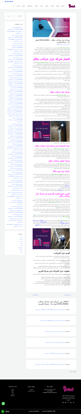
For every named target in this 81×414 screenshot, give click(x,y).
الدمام (47, 6)
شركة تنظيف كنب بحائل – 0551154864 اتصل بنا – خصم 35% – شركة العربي (15, 119)
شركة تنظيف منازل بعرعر (17, 43)
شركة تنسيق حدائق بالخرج (17, 188)
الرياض (52, 6)
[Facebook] (5, 1)
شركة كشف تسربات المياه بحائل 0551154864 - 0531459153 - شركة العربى (50, 309)
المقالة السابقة (67, 295)
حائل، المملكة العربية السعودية (50, 389)
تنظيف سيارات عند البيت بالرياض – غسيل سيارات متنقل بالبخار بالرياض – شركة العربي (15, 220)
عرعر (21, 252)
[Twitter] (12, 1)
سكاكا (36, 6)
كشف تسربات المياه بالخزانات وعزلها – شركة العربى (55, 331)
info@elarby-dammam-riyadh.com (50, 392)
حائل (42, 6)
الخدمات (57, 6)
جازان (21, 243)
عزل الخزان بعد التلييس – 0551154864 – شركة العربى (54, 353)
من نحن (18, 6)
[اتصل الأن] (2, 411)
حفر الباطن (30, 6)
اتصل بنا (23, 6)
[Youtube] (9, 1)
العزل (68, 49)
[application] (50, 6)
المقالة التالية (35, 295)
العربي (21, 241)
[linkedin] (7, 1)
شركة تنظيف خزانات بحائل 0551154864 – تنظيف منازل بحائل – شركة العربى (50, 364)
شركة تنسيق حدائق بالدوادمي (17, 190)
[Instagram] (10, 1)
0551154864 (49, 391)
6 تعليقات (68, 44)
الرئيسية (62, 6)
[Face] (65, 402)
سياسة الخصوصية (31, 391)
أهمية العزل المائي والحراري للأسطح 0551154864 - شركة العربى (52, 320)
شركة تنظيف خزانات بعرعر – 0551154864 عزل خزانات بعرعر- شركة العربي (16, 202)
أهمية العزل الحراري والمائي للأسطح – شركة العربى (55, 342)
